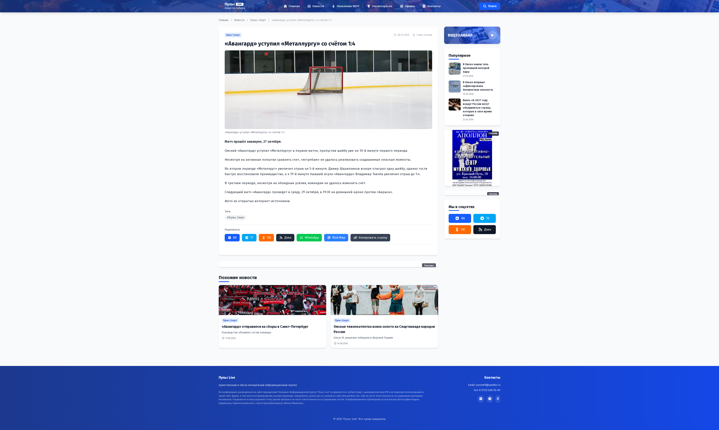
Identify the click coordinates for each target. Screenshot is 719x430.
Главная (224, 20)
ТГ (252, 237)
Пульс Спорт (258, 20)
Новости (239, 20)
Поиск (492, 6)
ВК (235, 237)
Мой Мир (338, 237)
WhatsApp (312, 237)
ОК (269, 237)
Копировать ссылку (373, 237)
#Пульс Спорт (235, 217)
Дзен (287, 237)
